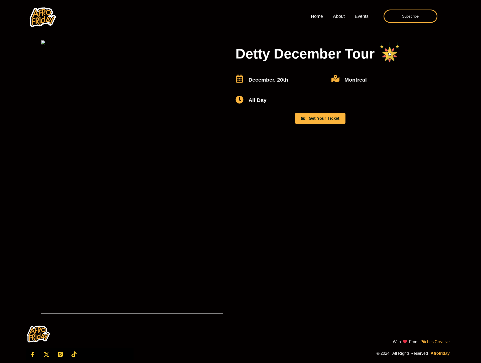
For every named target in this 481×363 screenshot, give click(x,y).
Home (317, 16)
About (339, 16)
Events (362, 16)
